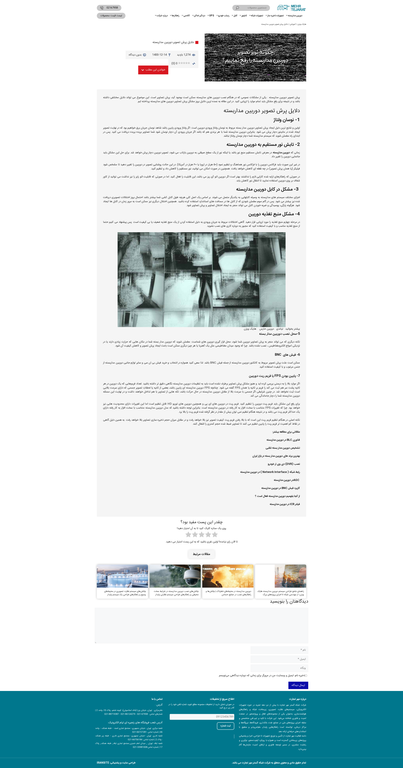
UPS (211, 16)
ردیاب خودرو (223, 16)
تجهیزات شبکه (257, 16)
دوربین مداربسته (295, 16)
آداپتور (244, 16)
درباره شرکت (162, 16)
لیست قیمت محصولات (111, 16)
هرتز (210, 164)
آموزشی (293, 24)
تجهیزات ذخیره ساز (275, 16)
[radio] (215, 535)
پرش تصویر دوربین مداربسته (284, 97)
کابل (235, 16)
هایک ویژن (301, 24)
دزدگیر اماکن (199, 16)
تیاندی (279, 329)
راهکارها (175, 16)
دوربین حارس (266, 329)
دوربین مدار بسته (245, 128)
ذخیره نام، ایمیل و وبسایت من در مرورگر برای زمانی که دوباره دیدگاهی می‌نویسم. (262, 676)
